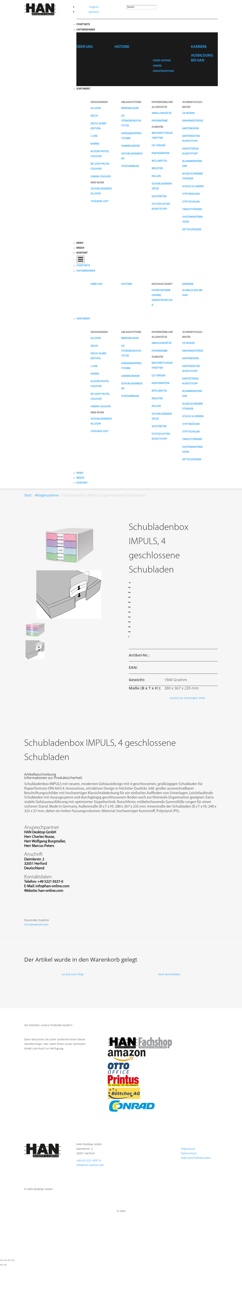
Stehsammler (130, 166)
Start (28, 495)
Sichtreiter (159, 196)
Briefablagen (130, 108)
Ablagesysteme (47, 495)
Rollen (156, 176)
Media (80, 248)
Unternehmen (85, 29)
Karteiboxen (190, 128)
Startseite (83, 24)
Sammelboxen (130, 146)
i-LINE (94, 136)
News (79, 243)
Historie (122, 47)
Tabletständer (192, 209)
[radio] (132, 587)
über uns (84, 47)
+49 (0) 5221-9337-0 (88, 1160)
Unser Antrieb (162, 60)
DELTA (94, 115)
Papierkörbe (160, 120)
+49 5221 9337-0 (50, 882)
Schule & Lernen (193, 186)
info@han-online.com (53, 886)
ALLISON (96, 108)
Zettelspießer (191, 229)
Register (157, 168)
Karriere (199, 47)
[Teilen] (9, 1260)
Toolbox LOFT (100, 201)
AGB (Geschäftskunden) (196, 1158)
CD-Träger (158, 145)
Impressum (188, 1148)
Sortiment (83, 88)
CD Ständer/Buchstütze (131, 120)
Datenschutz (189, 1153)
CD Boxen (188, 113)
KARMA (95, 144)
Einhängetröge (192, 120)
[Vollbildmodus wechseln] (5, 1260)
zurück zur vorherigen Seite (187, 698)
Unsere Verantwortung (162, 300)
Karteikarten (160, 153)
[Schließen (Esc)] (12, 1260)
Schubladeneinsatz (36, 924)
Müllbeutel (159, 161)
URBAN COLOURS (101, 176)
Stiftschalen (191, 201)
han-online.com (50, 891)
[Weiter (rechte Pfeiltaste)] (5, 1264)
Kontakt (82, 253)
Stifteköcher (191, 194)
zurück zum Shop (73, 974)
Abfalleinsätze (161, 113)
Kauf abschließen (169, 974)
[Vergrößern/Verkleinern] (1, 1260)
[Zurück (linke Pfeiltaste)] (1, 1264)
